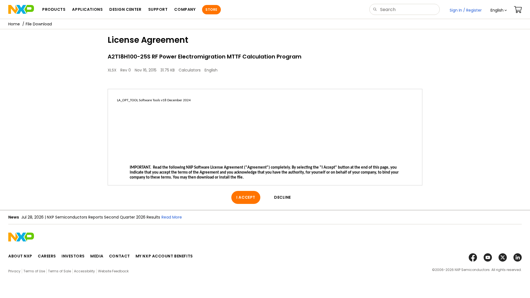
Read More (171, 217)
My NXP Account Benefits (164, 256)
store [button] (211, 9)
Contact (119, 256)
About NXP (20, 256)
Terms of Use (34, 271)
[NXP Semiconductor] (21, 9)
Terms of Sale (59, 271)
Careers (47, 256)
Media (97, 256)
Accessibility (84, 271)
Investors (73, 256)
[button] (498, 10)
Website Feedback (113, 271)
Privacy (14, 271)
